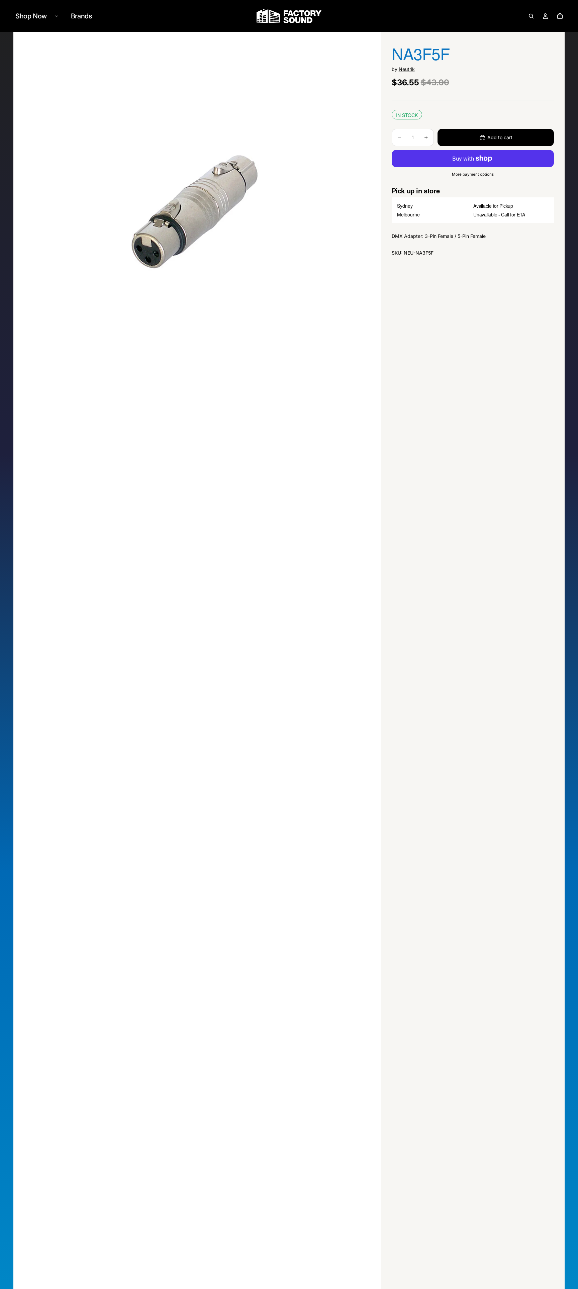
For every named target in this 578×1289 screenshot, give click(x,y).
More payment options (473, 174)
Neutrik (407, 69)
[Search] (531, 16)
